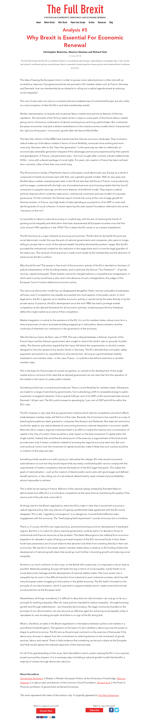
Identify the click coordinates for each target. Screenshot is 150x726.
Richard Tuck (103, 682)
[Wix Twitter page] (116, 710)
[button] (94, 710)
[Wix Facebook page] (111, 710)
